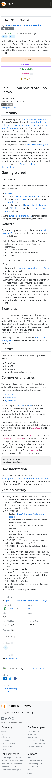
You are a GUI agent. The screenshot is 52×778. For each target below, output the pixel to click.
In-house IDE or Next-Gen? (12, 761)
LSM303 (20, 405)
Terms (11, 746)
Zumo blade (10, 202)
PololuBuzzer (11, 394)
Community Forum (34, 761)
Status (30, 773)
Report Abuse (8, 692)
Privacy (4, 746)
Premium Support (34, 764)
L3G (30, 405)
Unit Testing (32, 737)
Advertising (6, 737)
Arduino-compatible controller (35, 119)
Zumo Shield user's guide (36, 144)
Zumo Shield (35, 122)
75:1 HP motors (17, 208)
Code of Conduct (8, 743)
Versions (6, 630)
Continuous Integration (36, 746)
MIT (29, 608)
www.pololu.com (9, 107)
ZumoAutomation (13, 658)
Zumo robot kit (32, 125)
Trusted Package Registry (11, 770)
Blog (3, 734)
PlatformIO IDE (33, 731)
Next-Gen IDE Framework (11, 764)
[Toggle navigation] (47, 3)
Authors (6, 643)
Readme (27, 59)
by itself (9, 193)
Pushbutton (10, 397)
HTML (35, 668)
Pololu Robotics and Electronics (23, 25)
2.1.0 (9, 633)
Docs (29, 758)
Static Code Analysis (35, 740)
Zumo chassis (21, 199)
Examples (26, 74)
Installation (27, 64)
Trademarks (6, 740)
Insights (27, 78)
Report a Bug (32, 767)
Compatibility (27, 69)
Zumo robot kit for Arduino (28, 196)
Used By (6, 654)
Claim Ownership (10, 689)
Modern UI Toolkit (8, 767)
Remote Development (36, 743)
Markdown (44, 668)
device (4, 36)
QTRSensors (10, 400)
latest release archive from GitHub (34, 268)
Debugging (31, 734)
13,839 (10, 608)
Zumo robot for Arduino (35, 205)
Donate (30, 770)
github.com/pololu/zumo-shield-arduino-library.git (26, 600)
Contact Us (5, 749)
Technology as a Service (11, 758)
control (12, 36)
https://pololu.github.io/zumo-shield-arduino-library (25, 478)
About (3, 731)
